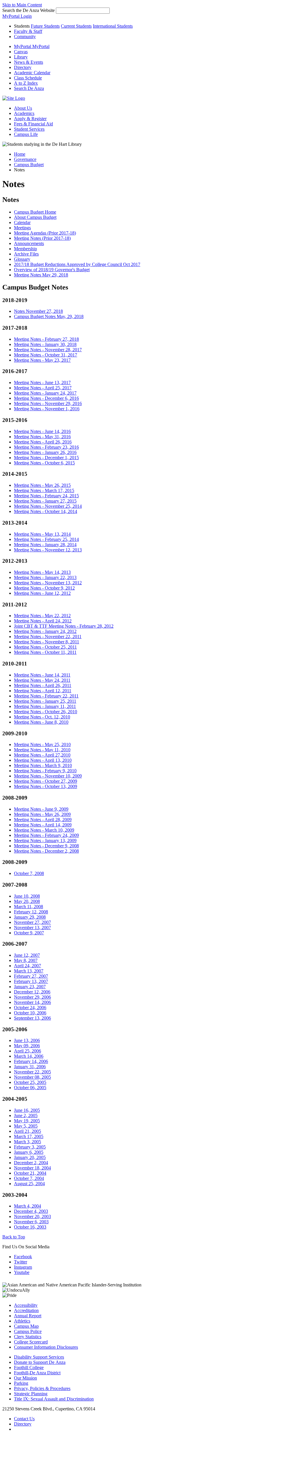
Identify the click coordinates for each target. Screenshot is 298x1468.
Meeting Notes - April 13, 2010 (43, 760)
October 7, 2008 (29, 873)
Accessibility (26, 1305)
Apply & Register (30, 118)
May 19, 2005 (27, 1120)
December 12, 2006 (32, 991)
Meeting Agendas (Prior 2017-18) (45, 232)
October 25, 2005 (30, 1082)
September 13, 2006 (32, 1018)
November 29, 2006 (32, 997)
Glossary (22, 259)
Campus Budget (29, 164)
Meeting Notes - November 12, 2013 (48, 549)
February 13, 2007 (31, 981)
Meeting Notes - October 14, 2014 (45, 511)
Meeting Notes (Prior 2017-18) (42, 238)
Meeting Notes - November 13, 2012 (48, 582)
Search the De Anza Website (28, 10)
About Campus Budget (35, 217)
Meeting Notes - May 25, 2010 (42, 744)
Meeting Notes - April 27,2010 (42, 754)
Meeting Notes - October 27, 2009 (45, 781)
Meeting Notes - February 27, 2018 (46, 339)
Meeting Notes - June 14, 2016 (42, 431)
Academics (24, 113)
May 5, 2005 (26, 1125)
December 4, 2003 (31, 1211)
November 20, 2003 (32, 1216)
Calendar (22, 222)
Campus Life (26, 134)
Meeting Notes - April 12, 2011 (42, 690)
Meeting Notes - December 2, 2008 (46, 851)
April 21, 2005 (27, 1131)
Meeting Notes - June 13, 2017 (42, 382)
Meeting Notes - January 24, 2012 (45, 631)
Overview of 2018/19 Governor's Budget (52, 269)
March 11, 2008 (28, 906)
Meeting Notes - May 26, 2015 (42, 485)
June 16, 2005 (27, 1110)
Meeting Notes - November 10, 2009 (48, 775)
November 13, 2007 (32, 927)
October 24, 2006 (30, 1007)
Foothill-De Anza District (37, 1372)
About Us (23, 108)
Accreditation (26, 1310)
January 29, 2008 (30, 917)
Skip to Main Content (22, 4)
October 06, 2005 (30, 1087)
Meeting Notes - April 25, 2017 (43, 387)
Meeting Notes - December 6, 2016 (46, 398)
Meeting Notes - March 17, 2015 (44, 490)
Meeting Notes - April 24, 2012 (43, 620)
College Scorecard (31, 1341)
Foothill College (29, 1367)
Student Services (29, 129)
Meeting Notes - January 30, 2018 (45, 344)
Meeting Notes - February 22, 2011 (46, 695)
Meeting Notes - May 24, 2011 (42, 680)
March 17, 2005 (28, 1136)
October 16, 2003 (30, 1226)
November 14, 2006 (32, 1002)
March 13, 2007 (28, 970)
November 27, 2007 (32, 922)
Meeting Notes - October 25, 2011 (45, 647)
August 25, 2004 (29, 1183)
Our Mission (25, 1377)
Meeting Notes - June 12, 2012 (42, 593)
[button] (29, 88)
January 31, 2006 (30, 1066)
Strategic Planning (30, 1393)
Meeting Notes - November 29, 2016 (48, 403)
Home (19, 154)
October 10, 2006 (30, 1012)
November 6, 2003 (31, 1221)
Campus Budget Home (35, 212)
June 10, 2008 (27, 896)
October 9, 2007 (29, 932)
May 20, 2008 (27, 901)
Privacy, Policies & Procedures (42, 1388)
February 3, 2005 (30, 1146)
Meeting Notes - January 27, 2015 (45, 500)
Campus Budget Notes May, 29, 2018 (49, 316)
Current (76, 26)
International (113, 26)
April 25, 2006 (27, 1050)
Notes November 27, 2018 (38, 311)
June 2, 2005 (26, 1115)
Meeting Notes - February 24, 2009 (46, 835)
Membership (25, 248)
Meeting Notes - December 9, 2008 (46, 845)
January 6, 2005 (28, 1152)
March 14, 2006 (28, 1056)
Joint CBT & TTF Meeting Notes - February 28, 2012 (63, 626)
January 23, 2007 (30, 986)
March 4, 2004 (27, 1205)
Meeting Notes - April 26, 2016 (43, 441)
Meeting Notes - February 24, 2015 (46, 495)
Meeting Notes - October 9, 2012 (44, 587)
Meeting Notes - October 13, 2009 (45, 786)
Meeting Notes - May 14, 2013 (42, 572)
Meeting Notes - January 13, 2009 (45, 840)
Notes (10, 199)
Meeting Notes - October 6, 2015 (44, 462)
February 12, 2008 (31, 911)
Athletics (22, 1320)
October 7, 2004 (29, 1178)
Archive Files (26, 253)
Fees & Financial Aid (33, 123)
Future (45, 26)
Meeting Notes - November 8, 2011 (46, 641)
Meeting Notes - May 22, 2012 (42, 615)
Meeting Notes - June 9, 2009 (41, 809)
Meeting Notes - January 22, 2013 (45, 577)
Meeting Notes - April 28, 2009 (43, 819)
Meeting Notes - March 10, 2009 (44, 830)
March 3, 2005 (27, 1141)
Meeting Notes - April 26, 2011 (42, 685)
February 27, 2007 (31, 976)
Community (25, 36)
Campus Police (28, 1331)
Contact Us (24, 1418)
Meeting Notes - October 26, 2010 (45, 711)
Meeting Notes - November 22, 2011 (47, 636)
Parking (21, 1383)
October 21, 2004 (30, 1173)
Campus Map (26, 1326)
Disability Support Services (39, 1357)
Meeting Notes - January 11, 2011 (45, 706)
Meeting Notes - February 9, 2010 (45, 770)
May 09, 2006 (27, 1045)
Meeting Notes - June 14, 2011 (42, 674)
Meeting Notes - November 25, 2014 (48, 506)
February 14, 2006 (31, 1061)
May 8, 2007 (26, 960)
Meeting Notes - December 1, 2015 (46, 457)
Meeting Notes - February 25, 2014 (46, 539)
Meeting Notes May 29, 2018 (41, 274)
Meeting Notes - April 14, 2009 (43, 824)
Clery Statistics (27, 1336)
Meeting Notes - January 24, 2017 (45, 392)
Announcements (29, 243)
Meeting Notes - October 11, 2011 (45, 652)
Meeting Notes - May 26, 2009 (42, 814)
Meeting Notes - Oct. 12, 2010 (42, 716)
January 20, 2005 (30, 1157)
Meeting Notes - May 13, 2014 (42, 534)
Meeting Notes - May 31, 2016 (42, 436)
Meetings (22, 227)
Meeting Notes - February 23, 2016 (46, 447)
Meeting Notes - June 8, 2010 (41, 722)
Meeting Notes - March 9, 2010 (43, 765)
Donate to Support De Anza (39, 1362)
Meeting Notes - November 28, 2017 (48, 349)
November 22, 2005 (32, 1071)
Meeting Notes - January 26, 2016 (45, 452)
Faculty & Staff (28, 31)
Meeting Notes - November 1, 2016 (46, 408)
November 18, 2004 (32, 1167)
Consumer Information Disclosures (46, 1347)
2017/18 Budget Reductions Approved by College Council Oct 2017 (77, 264)
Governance (25, 159)
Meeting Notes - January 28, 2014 (45, 544)
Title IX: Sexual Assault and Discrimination (54, 1398)
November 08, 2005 (32, 1077)
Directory (22, 1423)
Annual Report (27, 1315)
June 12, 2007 (27, 955)
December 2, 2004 (31, 1162)
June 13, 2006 (27, 1040)
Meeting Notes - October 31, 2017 (45, 354)
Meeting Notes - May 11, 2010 (42, 749)
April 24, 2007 (27, 965)
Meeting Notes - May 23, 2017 (42, 360)
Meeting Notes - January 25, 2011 (45, 701)
